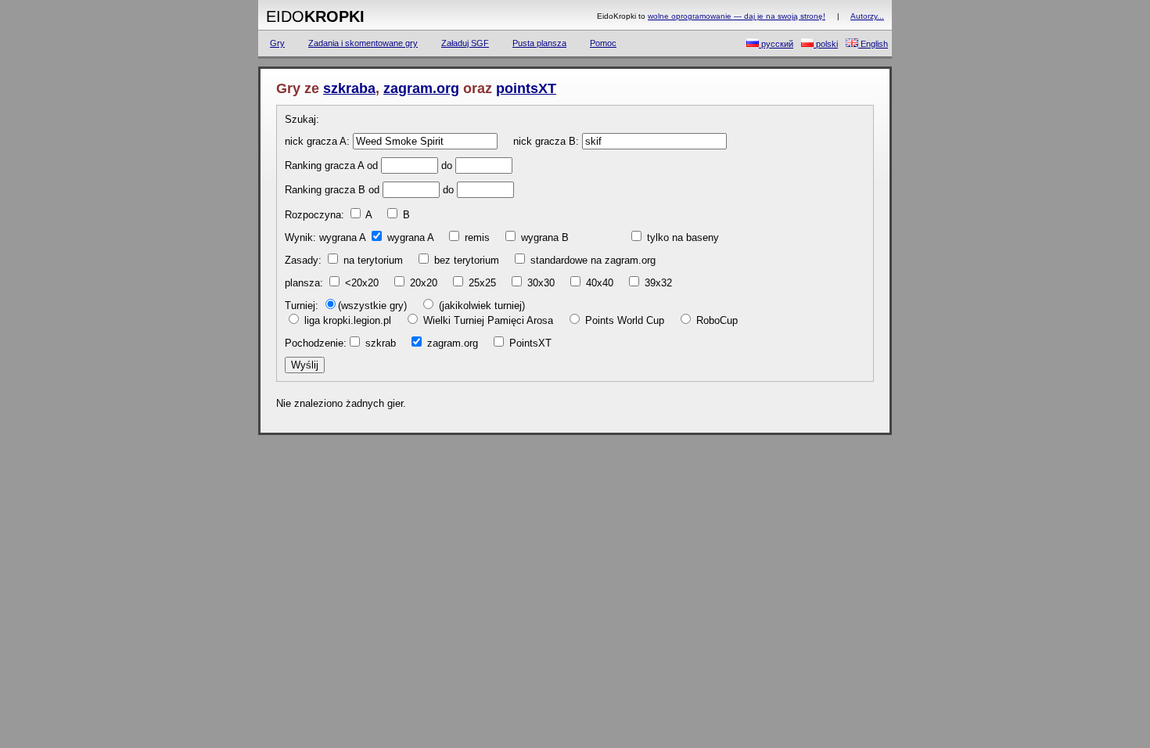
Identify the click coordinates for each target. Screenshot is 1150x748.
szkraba (349, 88)
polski (826, 44)
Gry (277, 43)
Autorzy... (867, 16)
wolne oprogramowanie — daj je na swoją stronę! (736, 16)
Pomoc (603, 43)
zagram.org (421, 88)
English (873, 44)
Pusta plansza (539, 43)
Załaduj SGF (465, 43)
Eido (315, 16)
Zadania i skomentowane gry (363, 43)
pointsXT (526, 88)
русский (776, 44)
